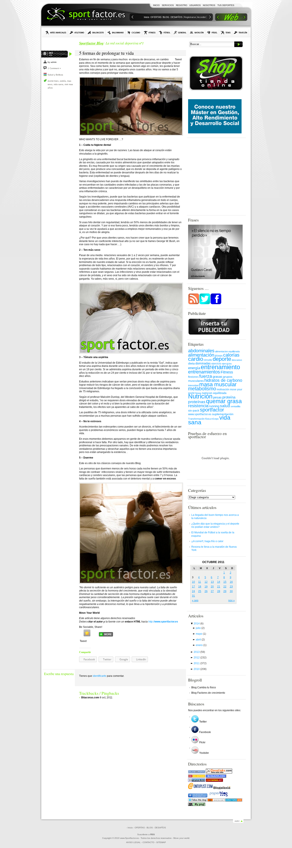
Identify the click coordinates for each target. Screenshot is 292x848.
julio (200, 628)
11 (199, 581)
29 (224, 591)
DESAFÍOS (176, 17)
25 (199, 591)
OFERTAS (155, 17)
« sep (195, 600)
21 (218, 586)
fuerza (205, 376)
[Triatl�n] (240, 32)
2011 (200, 663)
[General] (180, 32)
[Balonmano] (115, 32)
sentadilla (235, 406)
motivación (223, 389)
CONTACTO (148, 842)
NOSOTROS (209, 5)
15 (224, 581)
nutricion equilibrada (214, 393)
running (214, 406)
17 (193, 586)
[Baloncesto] (96, 32)
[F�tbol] (164, 32)
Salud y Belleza (55, 75)
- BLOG (149, 827)
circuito (208, 360)
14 (218, 581)
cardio (195, 359)
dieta (191, 363)
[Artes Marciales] (56, 32)
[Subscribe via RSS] (193, 303)
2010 (200, 669)
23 (231, 586)
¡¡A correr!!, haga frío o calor (207, 541)
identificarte (99, 675)
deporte (222, 359)
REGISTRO (181, 5)
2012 (200, 657)
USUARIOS (195, 5)
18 (199, 586)
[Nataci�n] (197, 32)
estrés (63, 81)
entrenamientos (204, 372)
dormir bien (53, 81)
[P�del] (212, 32)
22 (224, 586)
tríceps (215, 418)
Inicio (146, 17)
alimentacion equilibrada (227, 351)
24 (193, 591)
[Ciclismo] (133, 32)
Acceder (201, 17)
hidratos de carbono (223, 380)
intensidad (193, 385)
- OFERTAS (139, 827)
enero (201, 645)
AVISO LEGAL (133, 842)
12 (206, 581)
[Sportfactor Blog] (86, 15)
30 (231, 591)
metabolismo (202, 388)
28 (218, 591)
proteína (228, 397)
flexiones (193, 376)
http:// (163, 621)
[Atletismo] (77, 32)
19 (206, 586)
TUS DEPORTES (225, 5)
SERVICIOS (168, 5)
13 (212, 581)
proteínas (196, 402)
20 (212, 586)
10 (193, 581)
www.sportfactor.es (199, 414)
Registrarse (190, 17)
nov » (231, 600)
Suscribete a (146, 834)
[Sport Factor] (231, 17)
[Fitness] (149, 32)
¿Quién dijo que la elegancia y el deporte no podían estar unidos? (215, 525)
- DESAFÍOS (159, 827)
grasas (217, 376)
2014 (199, 623)
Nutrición (200, 396)
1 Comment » (54, 68)
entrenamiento (220, 366)
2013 (199, 651)
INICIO (156, 5)
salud (225, 406)
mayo (201, 633)
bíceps (219, 355)
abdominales (201, 350)
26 (206, 591)
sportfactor (212, 410)
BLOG (166, 17)
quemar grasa (224, 401)
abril (200, 639)
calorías (231, 355)
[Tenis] (225, 32)
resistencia (198, 405)
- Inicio (129, 827)
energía (194, 368)
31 (193, 595)
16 (231, 581)
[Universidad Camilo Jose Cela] (215, 132)
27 (212, 591)
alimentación (201, 355)
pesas (217, 397)
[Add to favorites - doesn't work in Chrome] (87, 633)
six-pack (193, 410)
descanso (237, 360)
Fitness (227, 372)
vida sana (58, 84)
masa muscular (218, 384)
